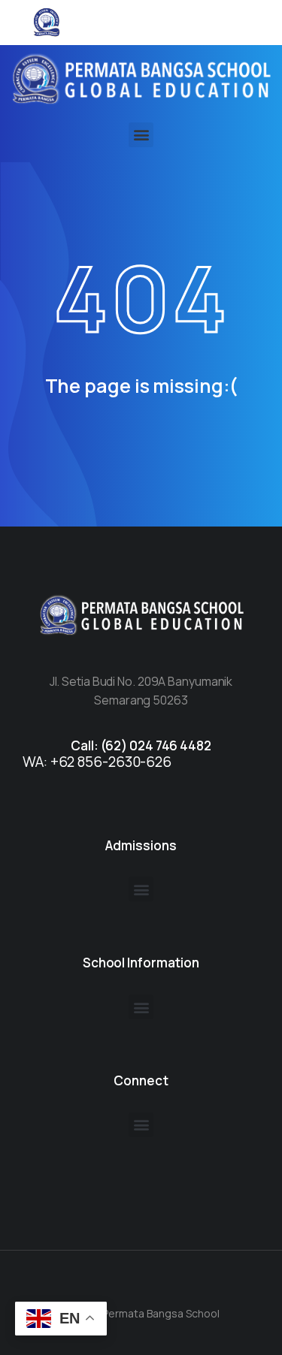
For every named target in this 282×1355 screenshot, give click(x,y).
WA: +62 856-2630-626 (97, 761)
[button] (141, 134)
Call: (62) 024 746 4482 (141, 745)
